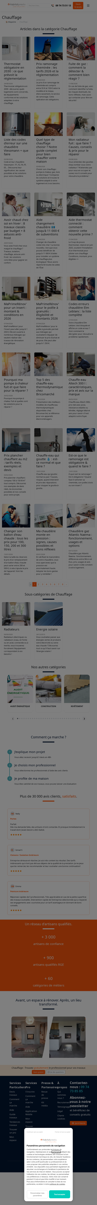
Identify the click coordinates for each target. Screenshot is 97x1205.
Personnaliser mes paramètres (37, 1194)
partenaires (56, 1152)
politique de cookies (57, 1184)
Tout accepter (59, 1194)
